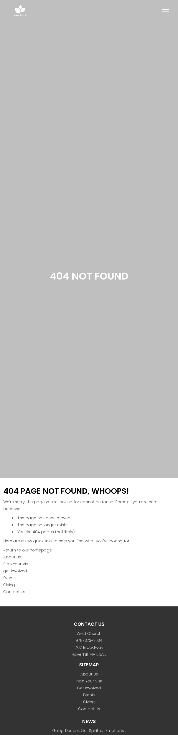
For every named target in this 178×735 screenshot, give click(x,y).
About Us (12, 557)
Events (9, 578)
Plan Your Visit (16, 564)
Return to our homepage (27, 550)
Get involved (89, 688)
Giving (9, 585)
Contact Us (14, 591)
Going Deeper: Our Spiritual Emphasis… (89, 730)
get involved (15, 571)
